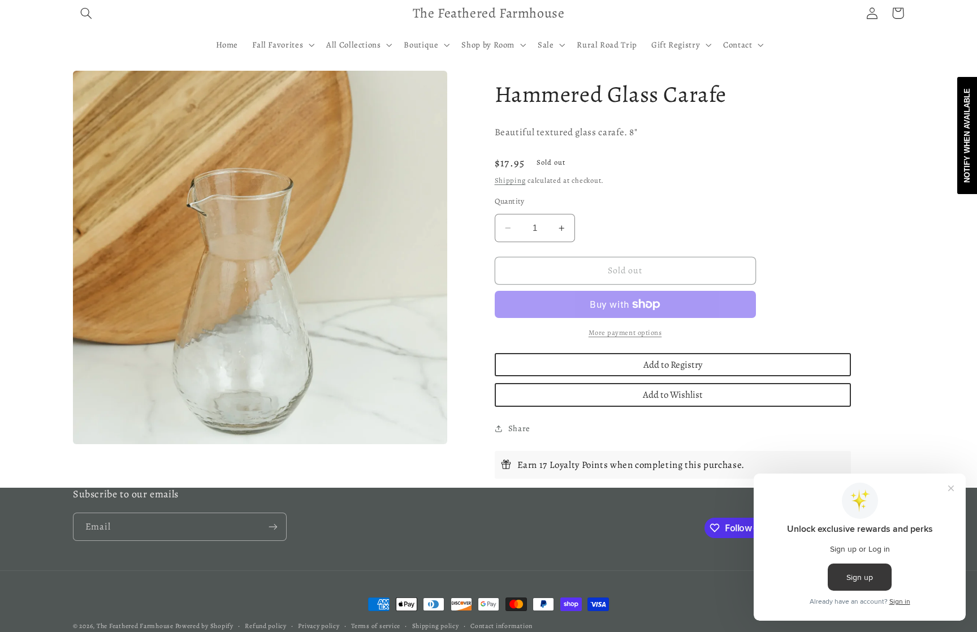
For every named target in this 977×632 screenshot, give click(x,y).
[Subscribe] (273, 526)
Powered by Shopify (204, 625)
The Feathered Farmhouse (136, 625)
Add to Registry (672, 364)
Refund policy (266, 625)
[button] (86, 13)
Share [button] (519, 428)
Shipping (510, 180)
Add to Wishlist (673, 394)
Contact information (501, 625)
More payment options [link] (625, 332)
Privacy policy (318, 625)
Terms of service (375, 625)
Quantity (510, 201)
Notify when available (967, 135)
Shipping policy (435, 625)
